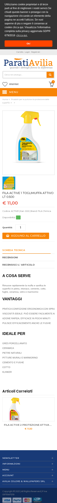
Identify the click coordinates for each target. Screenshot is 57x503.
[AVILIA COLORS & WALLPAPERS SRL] (28, 63)
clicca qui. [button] (22, 35)
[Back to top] (53, 497)
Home (5, 99)
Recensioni (10, 257)
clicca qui (18, 27)
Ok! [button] (28, 43)
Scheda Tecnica (13, 250)
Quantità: (7, 227)
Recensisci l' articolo (18, 264)
